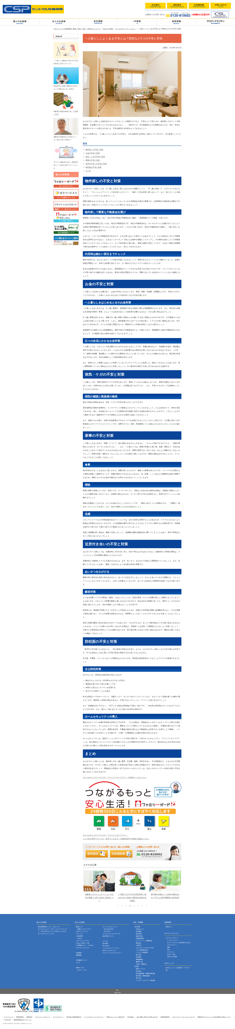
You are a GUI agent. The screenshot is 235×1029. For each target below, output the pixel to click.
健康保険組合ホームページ (23, 1019)
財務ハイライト (140, 968)
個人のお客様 (19, 21)
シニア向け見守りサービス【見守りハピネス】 (52, 931)
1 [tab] (118, 905)
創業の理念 (139, 936)
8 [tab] (146, 905)
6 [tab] (138, 905)
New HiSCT (106, 945)
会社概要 (138, 931)
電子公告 (138, 978)
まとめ (88, 171)
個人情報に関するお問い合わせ (147, 1017)
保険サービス (80, 967)
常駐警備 (78, 953)
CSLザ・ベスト (82, 970)
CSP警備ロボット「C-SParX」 (85, 945)
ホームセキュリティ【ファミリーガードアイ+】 (52, 929)
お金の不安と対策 (93, 153)
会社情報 (98, 21)
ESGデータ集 (171, 954)
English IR (7, 1019)
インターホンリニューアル (111, 948)
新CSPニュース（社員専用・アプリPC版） (177, 969)
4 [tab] (130, 905)
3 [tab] (126, 905)
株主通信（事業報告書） (143, 976)
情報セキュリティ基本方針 (115, 1017)
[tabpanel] (99, 887)
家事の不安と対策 (93, 160)
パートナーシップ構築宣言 (144, 940)
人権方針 (138, 945)
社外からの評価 (172, 956)
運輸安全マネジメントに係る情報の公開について (214, 1017)
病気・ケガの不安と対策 (95, 157)
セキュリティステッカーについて (183, 1017)
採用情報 (176, 21)
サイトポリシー (58, 1017)
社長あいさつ (140, 929)
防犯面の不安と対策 (93, 167)
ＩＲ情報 (137, 21)
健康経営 (29, 1017)
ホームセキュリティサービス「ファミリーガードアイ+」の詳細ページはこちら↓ (115, 777)
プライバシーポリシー (42, 1017)
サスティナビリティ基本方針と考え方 (178, 942)
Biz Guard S (107, 931)
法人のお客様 (58, 21)
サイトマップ (8, 1017)
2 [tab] (122, 905)
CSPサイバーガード (82, 931)
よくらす (105, 941)
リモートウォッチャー (83, 940)
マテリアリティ (172, 945)
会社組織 (138, 933)
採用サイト (169, 926)
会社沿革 (138, 954)
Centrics (79, 938)
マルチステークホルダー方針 (145, 948)
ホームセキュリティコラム (46, 933)
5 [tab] (134, 905)
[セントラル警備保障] (33, 13)
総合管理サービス (108, 936)
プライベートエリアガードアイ (112, 953)
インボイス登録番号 (142, 952)
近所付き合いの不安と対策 (96, 164)
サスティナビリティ (172, 938)
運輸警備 (78, 955)
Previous (87, 879)
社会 (168, 949)
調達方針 (138, 943)
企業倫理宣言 (140, 938)
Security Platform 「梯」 (83, 943)
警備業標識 (139, 959)
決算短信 (138, 971)
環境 (168, 947)
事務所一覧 (139, 962)
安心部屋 (105, 943)
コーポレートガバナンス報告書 (145, 980)
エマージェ (79, 933)
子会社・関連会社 (141, 964)
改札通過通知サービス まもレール (49, 926)
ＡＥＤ (78, 962)
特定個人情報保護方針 (73, 1017)
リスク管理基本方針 (142, 950)
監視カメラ (79, 926)
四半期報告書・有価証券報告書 (145, 973)
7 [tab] (142, 905)
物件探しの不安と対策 (94, 150)
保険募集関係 (164, 1017)
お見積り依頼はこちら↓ (140, 839)
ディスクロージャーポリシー (94, 1017)
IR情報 (136, 966)
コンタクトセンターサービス (111, 933)
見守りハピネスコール (109, 950)
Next (177, 879)
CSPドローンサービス (82, 948)
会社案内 (138, 957)
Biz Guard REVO (109, 929)
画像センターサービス (84, 929)
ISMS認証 (130, 1017)
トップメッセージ (172, 940)
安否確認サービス (81, 960)
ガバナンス (170, 952)
